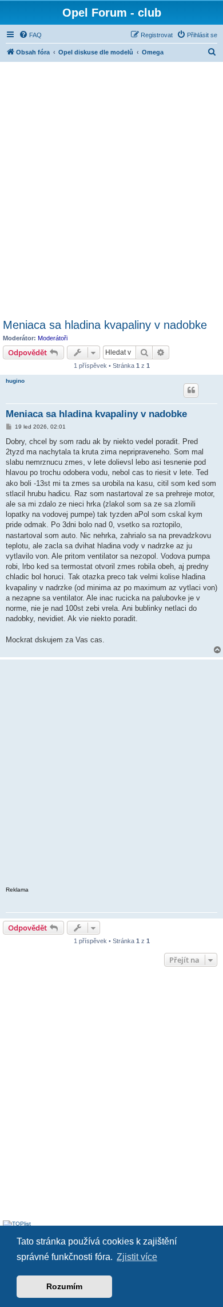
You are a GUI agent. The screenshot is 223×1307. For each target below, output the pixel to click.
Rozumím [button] (64, 1286)
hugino (15, 381)
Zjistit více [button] (137, 1257)
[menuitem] (30, 35)
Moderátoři (52, 338)
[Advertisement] (111, 188)
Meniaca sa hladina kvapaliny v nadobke (105, 325)
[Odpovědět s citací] (191, 390)
